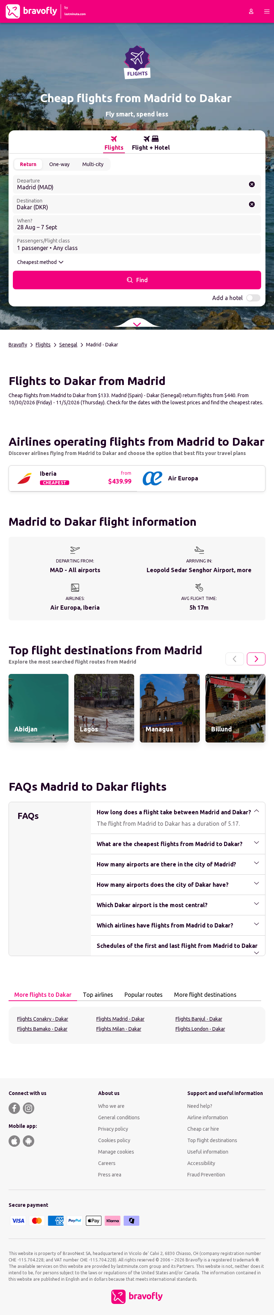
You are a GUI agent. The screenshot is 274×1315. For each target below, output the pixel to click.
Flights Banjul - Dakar (199, 1019)
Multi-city (92, 164)
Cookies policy (114, 1140)
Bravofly (18, 345)
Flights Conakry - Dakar (42, 1019)
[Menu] (267, 11)
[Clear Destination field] (252, 204)
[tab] (114, 143)
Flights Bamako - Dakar (42, 1029)
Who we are (111, 1106)
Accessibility (201, 1163)
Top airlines (98, 994)
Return (28, 164)
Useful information (207, 1152)
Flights (43, 345)
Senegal (68, 345)
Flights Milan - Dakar (118, 1029)
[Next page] (256, 658)
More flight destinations (205, 994)
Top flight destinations (212, 1140)
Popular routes (144, 994)
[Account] (251, 11)
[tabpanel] (137, 1025)
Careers (107, 1163)
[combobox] (137, 184)
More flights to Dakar (42, 994)
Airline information (207, 1117)
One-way (59, 164)
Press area (109, 1175)
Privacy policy (113, 1129)
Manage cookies (116, 1152)
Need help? (199, 1106)
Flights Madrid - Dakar (120, 1019)
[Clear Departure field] (252, 184)
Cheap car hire (203, 1129)
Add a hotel (227, 298)
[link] (38, 708)
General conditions (119, 1117)
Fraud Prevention (206, 1175)
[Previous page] (234, 658)
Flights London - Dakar (200, 1029)
